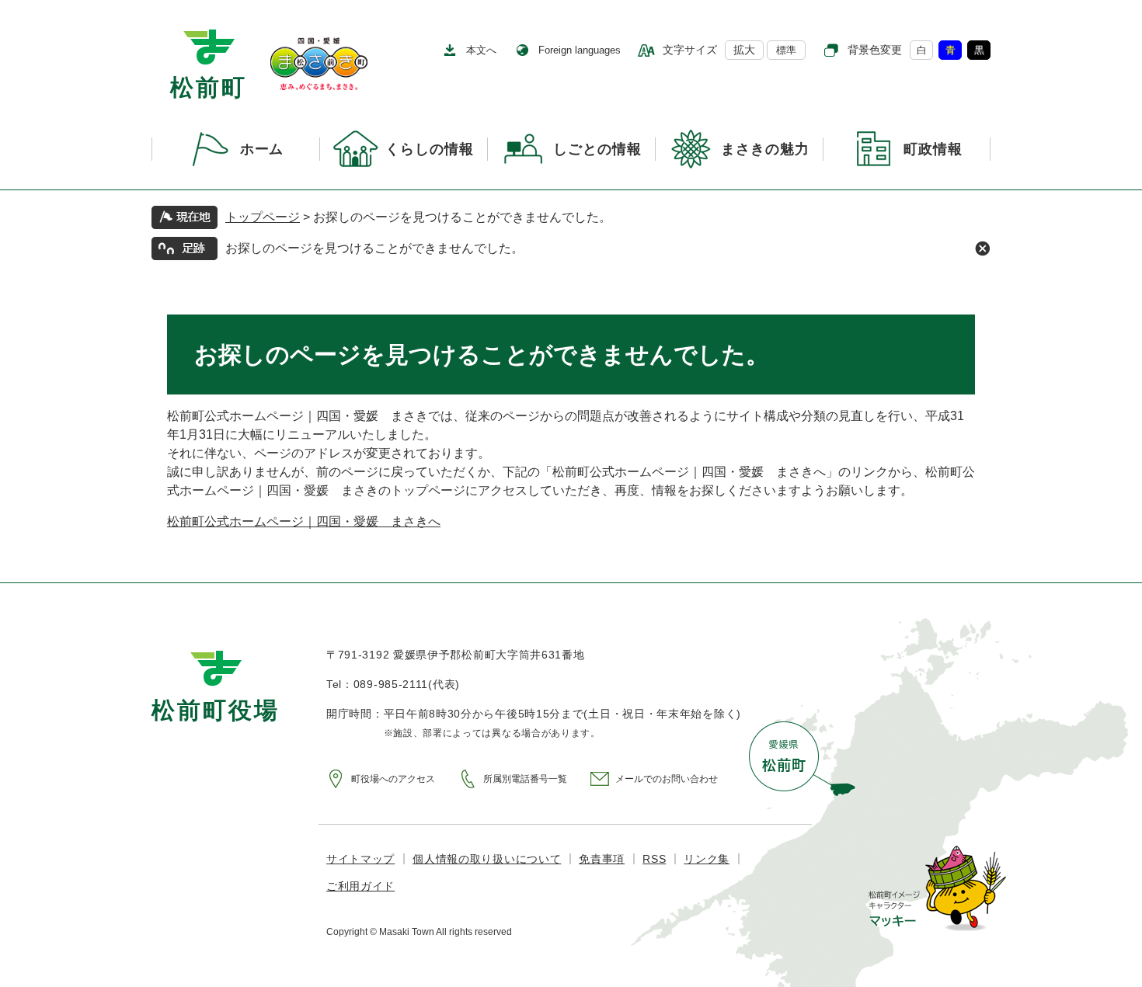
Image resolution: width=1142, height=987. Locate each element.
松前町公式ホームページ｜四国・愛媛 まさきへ (303, 521)
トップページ (262, 217)
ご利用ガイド (360, 886)
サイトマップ (360, 859)
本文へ (481, 50)
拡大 (744, 49)
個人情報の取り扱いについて (487, 859)
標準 (786, 50)
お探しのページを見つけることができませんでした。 (374, 248)
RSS (654, 859)
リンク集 (706, 859)
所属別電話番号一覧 (525, 778)
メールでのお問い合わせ (666, 778)
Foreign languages (579, 50)
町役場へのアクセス (393, 778)
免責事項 (602, 859)
